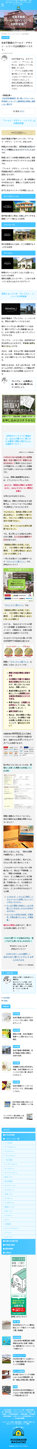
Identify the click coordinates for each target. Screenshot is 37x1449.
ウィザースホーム (11, 1164)
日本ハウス (9, 1211)
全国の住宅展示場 (11, 1241)
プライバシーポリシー (19, 1412)
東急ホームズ (9, 1207)
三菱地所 (8, 1224)
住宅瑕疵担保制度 (13, 1414)
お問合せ (8, 1253)
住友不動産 (6, 997)
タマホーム (9, 1198)
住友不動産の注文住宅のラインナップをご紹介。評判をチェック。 (23, 1020)
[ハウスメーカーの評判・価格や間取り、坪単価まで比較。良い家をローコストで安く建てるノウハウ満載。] (18, 9)
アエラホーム (9, 1151)
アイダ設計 (9, 1143)
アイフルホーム (10, 1147)
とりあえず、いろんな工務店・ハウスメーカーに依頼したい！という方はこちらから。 (20, 899)
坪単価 (5, 1000)
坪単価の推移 (10, 1245)
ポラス (7, 1220)
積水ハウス (9, 1177)
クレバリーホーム (11, 1173)
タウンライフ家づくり (16, 562)
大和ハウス (9, 1194)
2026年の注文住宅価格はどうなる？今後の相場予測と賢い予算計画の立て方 (24, 1392)
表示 (22, 111)
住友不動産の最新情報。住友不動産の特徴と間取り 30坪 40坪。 (23, 1053)
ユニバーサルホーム (12, 1228)
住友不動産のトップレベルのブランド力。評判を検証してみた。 (23, 1088)
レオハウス (9, 1237)
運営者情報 (9, 1249)
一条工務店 (9, 1160)
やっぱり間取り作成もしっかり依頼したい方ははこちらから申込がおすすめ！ (20, 908)
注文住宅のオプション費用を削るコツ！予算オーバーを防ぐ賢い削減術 (24, 1327)
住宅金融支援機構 (19, 1418)
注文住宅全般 (10, 1135)
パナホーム (9, 1215)
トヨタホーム (9, 1203)
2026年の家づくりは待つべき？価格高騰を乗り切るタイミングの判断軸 (24, 1361)
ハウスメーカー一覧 (12, 1139)
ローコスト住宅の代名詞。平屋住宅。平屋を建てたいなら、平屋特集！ (20, 917)
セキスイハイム (10, 1185)
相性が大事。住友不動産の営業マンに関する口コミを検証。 (23, 1036)
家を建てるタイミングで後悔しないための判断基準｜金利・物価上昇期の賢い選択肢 (24, 1377)
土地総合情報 (23, 1414)
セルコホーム (9, 1190)
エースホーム (9, 1168)
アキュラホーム (10, 1156)
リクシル (8, 1232)
